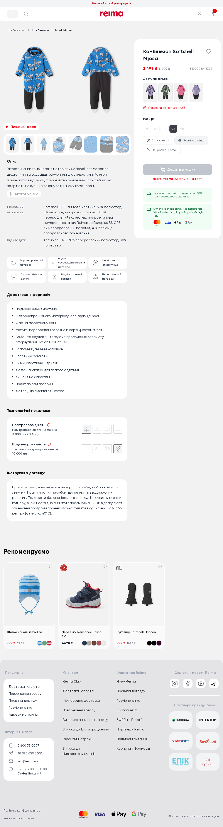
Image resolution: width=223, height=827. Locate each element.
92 (173, 129)
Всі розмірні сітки (164, 150)
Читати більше (26, 194)
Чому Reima (126, 681)
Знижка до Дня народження (86, 729)
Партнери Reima (130, 729)
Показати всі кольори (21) (166, 107)
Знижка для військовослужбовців (79, 751)
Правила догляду (23, 700)
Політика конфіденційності (22, 810)
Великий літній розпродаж (111, 3)
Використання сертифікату (85, 720)
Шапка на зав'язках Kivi (24, 632)
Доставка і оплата (24, 686)
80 (156, 129)
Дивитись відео (23, 127)
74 (147, 129)
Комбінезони (16, 30)
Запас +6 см (160, 140)
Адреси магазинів (23, 714)
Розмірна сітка (193, 140)
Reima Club (72, 681)
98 (182, 129)
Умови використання (18, 818)
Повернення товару (25, 693)
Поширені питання (132, 739)
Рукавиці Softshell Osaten (136, 632)
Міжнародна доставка (81, 700)
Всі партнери (208, 762)
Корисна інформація (133, 748)
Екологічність (127, 710)
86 (164, 129)
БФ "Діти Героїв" (129, 720)
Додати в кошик (181, 169)
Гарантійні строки (77, 739)
